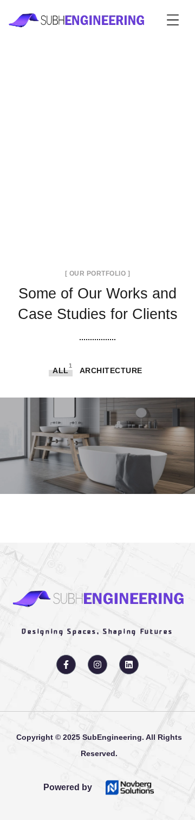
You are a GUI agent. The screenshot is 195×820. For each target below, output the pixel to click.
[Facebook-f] (66, 664)
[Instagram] (97, 664)
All (61, 370)
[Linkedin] (129, 664)
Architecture (111, 370)
